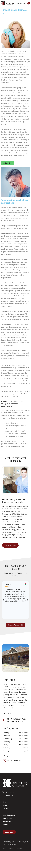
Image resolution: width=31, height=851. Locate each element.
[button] (28, 3)
